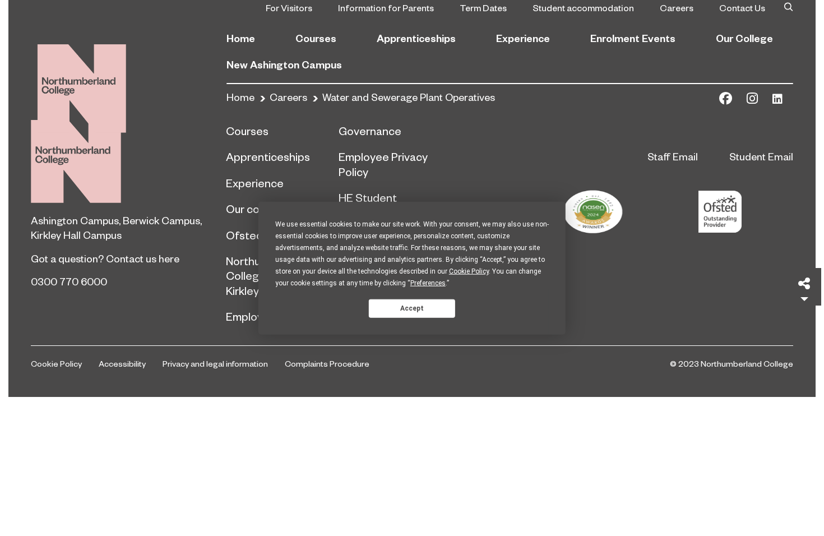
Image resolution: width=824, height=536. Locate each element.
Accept (412, 308)
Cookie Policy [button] (469, 271)
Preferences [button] (428, 283)
